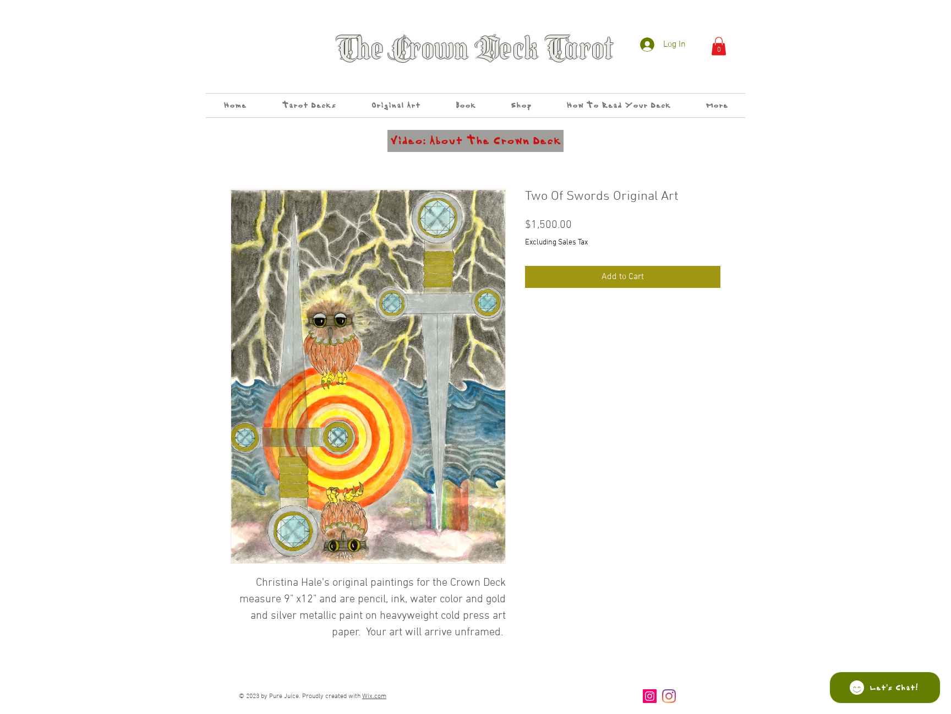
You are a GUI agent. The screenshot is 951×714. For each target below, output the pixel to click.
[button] (718, 46)
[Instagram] (650, 696)
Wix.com (374, 696)
